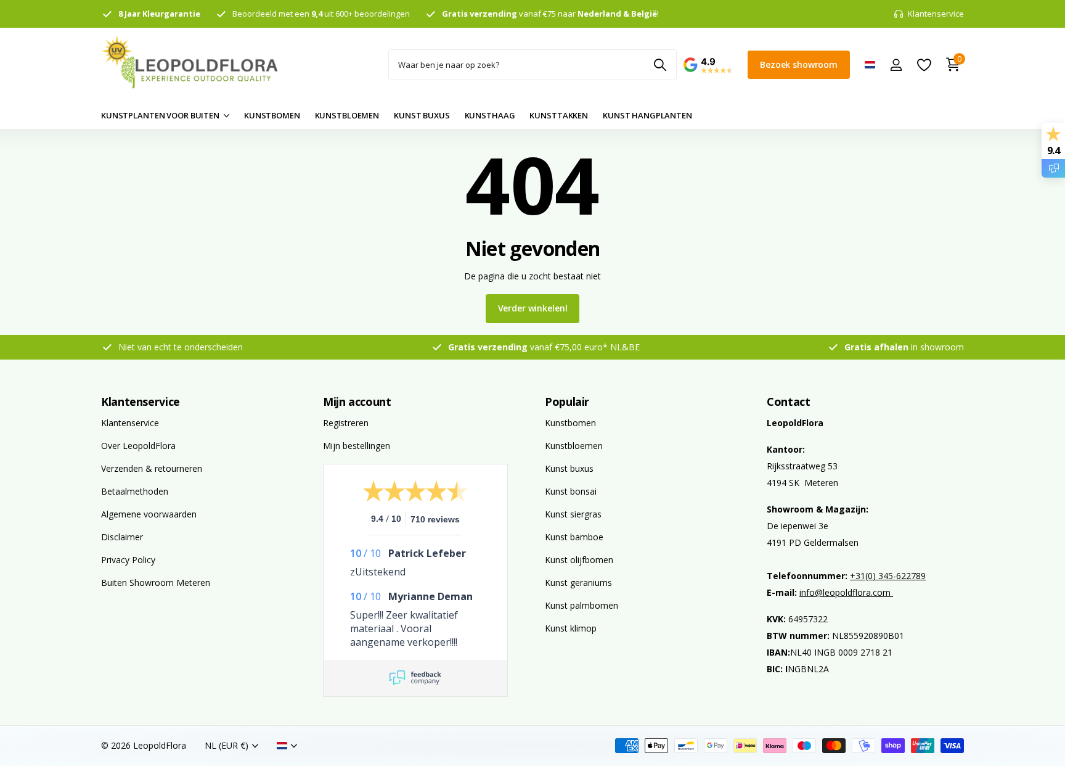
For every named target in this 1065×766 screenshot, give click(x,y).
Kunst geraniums (578, 582)
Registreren (346, 423)
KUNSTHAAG (490, 115)
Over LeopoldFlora (138, 445)
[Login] (896, 65)
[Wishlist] (923, 65)
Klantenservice (140, 401)
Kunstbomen (570, 423)
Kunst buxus (569, 468)
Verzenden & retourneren (151, 468)
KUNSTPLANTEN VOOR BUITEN (160, 115)
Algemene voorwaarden (149, 514)
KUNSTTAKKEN (558, 115)
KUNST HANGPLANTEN (647, 115)
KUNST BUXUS (422, 115)
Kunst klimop (571, 628)
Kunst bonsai (571, 491)
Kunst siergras (573, 514)
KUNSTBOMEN (272, 115)
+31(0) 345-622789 (888, 576)
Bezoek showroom (799, 64)
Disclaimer (122, 537)
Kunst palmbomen (581, 605)
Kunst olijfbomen (579, 560)
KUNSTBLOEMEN (347, 115)
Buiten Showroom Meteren (155, 582)
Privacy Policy (128, 560)
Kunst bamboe (574, 537)
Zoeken (660, 64)
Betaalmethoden (134, 491)
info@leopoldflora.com (846, 592)
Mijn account (357, 401)
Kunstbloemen (574, 445)
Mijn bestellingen (356, 445)
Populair (567, 401)
